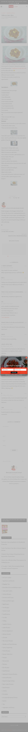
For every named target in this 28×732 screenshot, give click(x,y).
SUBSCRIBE (14, 372)
